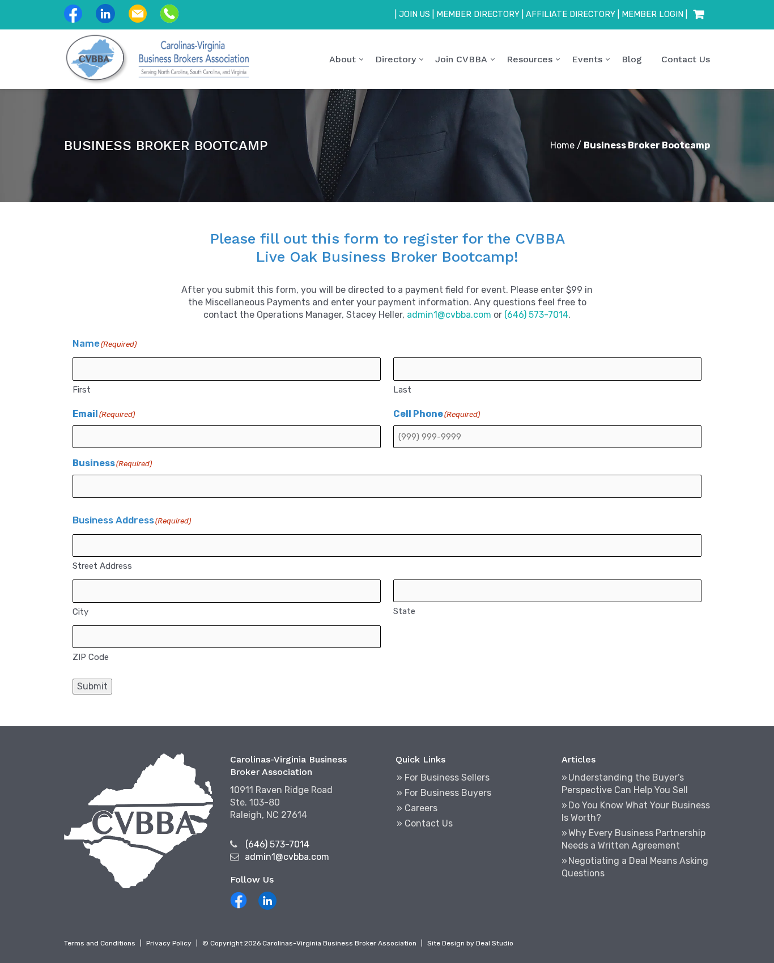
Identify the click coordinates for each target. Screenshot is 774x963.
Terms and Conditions (99, 943)
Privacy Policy (169, 943)
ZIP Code (91, 657)
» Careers (417, 808)
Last (402, 390)
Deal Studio (494, 943)
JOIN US (414, 14)
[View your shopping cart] (698, 15)
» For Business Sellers (443, 777)
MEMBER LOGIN (652, 14)
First (82, 390)
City (80, 612)
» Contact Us (425, 823)
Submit (92, 686)
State (404, 611)
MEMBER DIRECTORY (478, 14)
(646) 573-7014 (536, 314)
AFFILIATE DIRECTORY (570, 14)
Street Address (102, 566)
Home (562, 145)
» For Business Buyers (444, 792)
